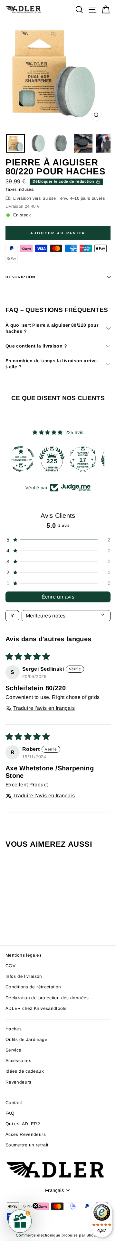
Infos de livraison (23, 976)
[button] (58, 540)
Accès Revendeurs (25, 1134)
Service (13, 1050)
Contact (13, 1102)
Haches (13, 1029)
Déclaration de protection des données (47, 997)
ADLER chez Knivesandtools (35, 1008)
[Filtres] (12, 615)
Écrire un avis (58, 597)
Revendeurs (18, 1082)
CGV (10, 965)
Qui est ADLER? (22, 1123)
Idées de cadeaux (24, 1071)
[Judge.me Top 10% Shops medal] (89, 459)
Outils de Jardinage (26, 1039)
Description (20, 277)
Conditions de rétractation (33, 987)
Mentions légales (23, 955)
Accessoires (18, 1060)
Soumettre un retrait (26, 1145)
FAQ (10, 1113)
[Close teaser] (35, 1206)
